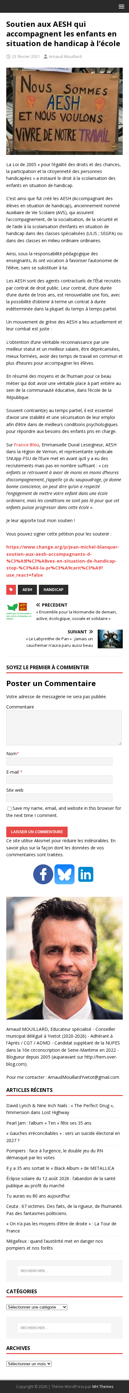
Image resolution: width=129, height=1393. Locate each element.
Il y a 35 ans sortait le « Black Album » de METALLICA (60, 1168)
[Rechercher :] (64, 1271)
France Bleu (26, 445)
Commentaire (20, 707)
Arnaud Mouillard (65, 56)
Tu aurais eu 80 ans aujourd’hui (38, 1196)
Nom (11, 754)
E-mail (13, 772)
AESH (27, 589)
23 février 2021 (26, 56)
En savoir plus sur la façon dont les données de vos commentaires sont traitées (61, 847)
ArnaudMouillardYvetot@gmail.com (83, 1077)
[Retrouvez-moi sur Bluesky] (65, 881)
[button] (120, 6)
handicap (54, 589)
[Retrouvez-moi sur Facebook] (43, 881)
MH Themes (102, 1386)
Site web (14, 790)
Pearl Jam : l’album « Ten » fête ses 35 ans (48, 1123)
